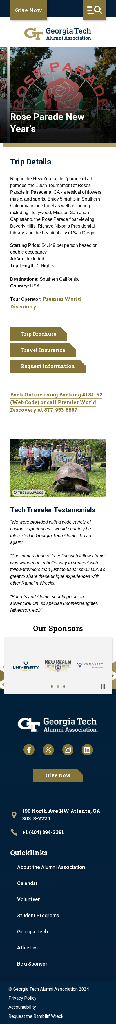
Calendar (27, 883)
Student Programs (38, 915)
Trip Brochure (38, 333)
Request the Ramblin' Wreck (35, 1016)
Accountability (22, 1007)
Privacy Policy (22, 998)
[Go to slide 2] (58, 686)
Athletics (27, 948)
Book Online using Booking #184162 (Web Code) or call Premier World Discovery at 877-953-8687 (56, 402)
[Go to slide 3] (64, 686)
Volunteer (28, 899)
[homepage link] (58, 33)
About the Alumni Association (51, 867)
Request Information (48, 366)
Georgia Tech (32, 931)
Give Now (28, 10)
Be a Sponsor (32, 964)
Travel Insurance (43, 350)
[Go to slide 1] (52, 686)
